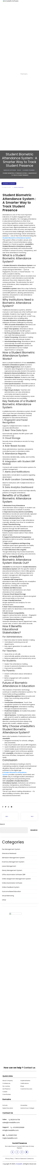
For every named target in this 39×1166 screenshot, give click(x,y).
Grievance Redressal (9, 853)
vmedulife (18, 1164)
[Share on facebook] (3, 807)
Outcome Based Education (11, 891)
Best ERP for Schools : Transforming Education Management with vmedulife (29, 816)
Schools (5, 1105)
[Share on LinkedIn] (9, 807)
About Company (7, 1080)
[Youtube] (26, 1152)
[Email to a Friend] (11, 807)
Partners (23, 74)
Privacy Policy (9, 1158)
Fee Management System (11, 849)
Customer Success (26, 1089)
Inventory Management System (13, 862)
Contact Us (30, 1158)
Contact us (29, 1067)
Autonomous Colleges (27, 1108)
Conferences (6, 1083)
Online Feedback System (10, 887)
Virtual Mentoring (8, 896)
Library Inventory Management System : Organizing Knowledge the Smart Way (10, 816)
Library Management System (12, 870)
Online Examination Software (12, 883)
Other (4, 900)
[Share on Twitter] (5, 807)
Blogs (22, 1086)
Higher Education (7, 1108)
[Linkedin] (12, 1152)
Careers (4, 1092)
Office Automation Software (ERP (13, 875)
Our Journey (6, 1086)
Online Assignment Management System (16, 879)
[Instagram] (22, 1152)
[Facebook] (17, 1152)
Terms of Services (20, 1158)
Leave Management (9, 866)
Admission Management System (13, 858)
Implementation (25, 1080)
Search (2, 824)
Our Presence (6, 1089)
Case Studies (6, 1094)
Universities (23, 1105)
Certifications (24, 1083)
